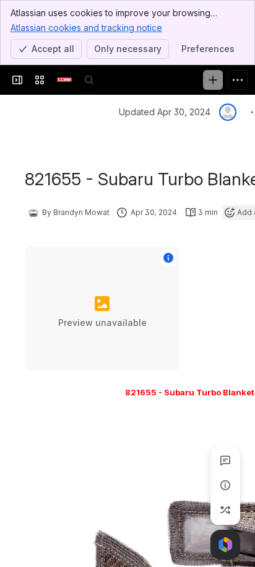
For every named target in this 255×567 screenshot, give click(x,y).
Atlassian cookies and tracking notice (86, 27)
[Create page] (225, 510)
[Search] (89, 80)
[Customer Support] (64, 80)
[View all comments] (225, 460)
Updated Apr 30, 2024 (164, 112)
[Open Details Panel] (225, 485)
